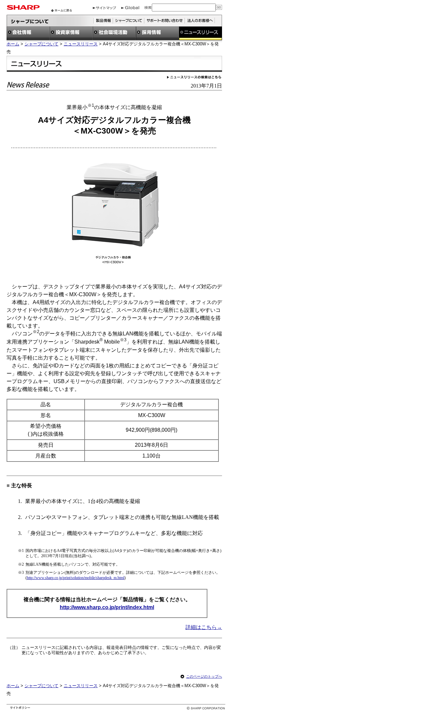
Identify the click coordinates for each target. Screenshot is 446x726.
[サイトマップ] (104, 7)
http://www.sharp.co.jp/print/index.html (107, 607)
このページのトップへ (204, 676)
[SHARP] (23, 8)
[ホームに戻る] (61, 10)
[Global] (130, 7)
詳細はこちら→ (203, 627)
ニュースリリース (81, 43)
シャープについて (41, 43)
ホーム (13, 43)
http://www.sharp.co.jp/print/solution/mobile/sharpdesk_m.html (75, 577)
